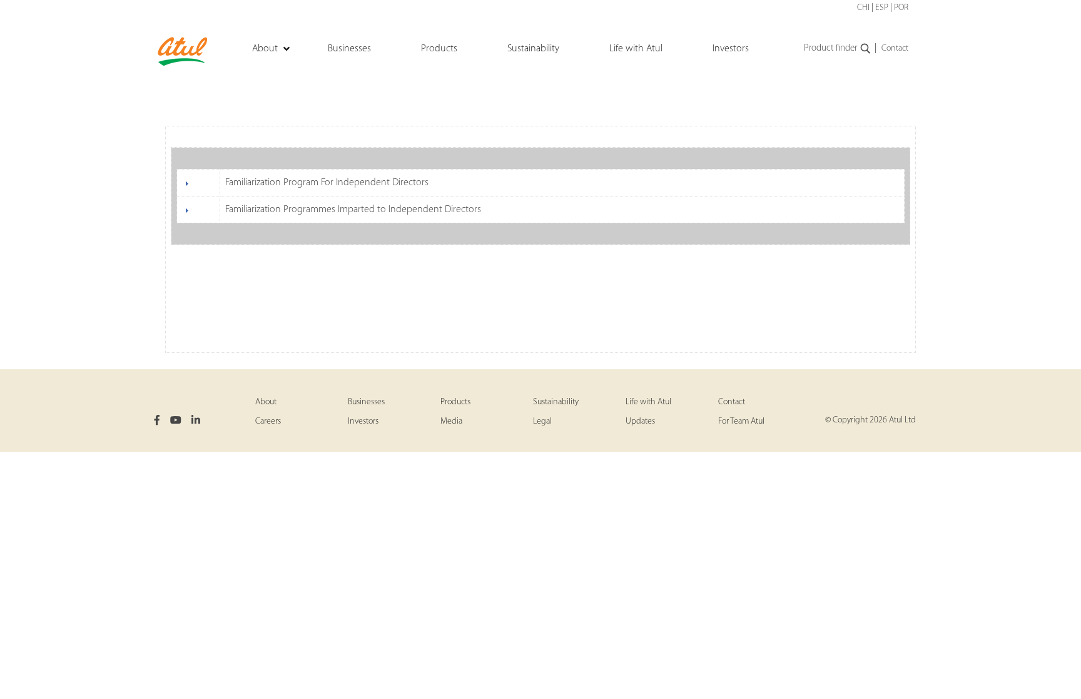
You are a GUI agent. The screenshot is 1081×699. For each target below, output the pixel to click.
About (266, 402)
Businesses (366, 402)
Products (455, 402)
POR (901, 8)
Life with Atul (648, 402)
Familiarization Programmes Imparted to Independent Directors (353, 210)
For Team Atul (741, 421)
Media (451, 421)
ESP (881, 8)
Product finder (830, 48)
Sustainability (556, 402)
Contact (894, 48)
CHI (863, 8)
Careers (268, 421)
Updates (640, 421)
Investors (363, 421)
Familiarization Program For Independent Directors (327, 183)
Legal (542, 421)
